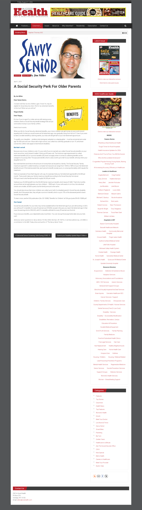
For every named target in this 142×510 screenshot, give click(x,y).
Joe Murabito (104, 186)
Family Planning (117, 331)
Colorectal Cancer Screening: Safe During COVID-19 (33, 235)
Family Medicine (109, 334)
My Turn (98, 436)
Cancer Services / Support (109, 297)
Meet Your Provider (102, 462)
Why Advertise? (67, 26)
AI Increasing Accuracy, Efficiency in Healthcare (109, 167)
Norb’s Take (100, 466)
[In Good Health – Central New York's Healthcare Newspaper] (17, 25)
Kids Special (100, 452)
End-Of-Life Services (102, 331)
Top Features (100, 409)
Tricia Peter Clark (116, 212)
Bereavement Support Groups (109, 286)
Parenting (99, 433)
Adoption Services (109, 274)
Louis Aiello (116, 190)
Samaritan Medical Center (115, 256)
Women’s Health (101, 413)
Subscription (92, 26)
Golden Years (100, 439)
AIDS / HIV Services (102, 282)
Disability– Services (109, 312)
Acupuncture (98, 271)
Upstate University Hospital (109, 263)
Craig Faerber (116, 175)
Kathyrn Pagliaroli (104, 190)
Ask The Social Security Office (105, 446)
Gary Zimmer (102, 179)
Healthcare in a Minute (103, 443)
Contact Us (104, 26)
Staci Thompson (115, 205)
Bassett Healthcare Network (109, 227)
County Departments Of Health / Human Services (109, 304)
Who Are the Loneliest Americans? (109, 158)
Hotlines (115, 353)
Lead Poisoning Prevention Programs (109, 361)
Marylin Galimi (116, 194)
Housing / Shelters (99, 357)
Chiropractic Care (119, 301)
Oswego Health (115, 252)
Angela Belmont (103, 175)
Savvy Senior (26, 75)
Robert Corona (102, 205)
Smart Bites (100, 429)
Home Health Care (115, 349)
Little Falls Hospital (109, 244)
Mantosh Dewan (103, 194)
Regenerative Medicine (118, 364)
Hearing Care (102, 349)
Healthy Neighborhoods (116, 346)
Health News (100, 406)
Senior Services (99, 368)
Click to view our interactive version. (109, 79)
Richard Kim (104, 201)
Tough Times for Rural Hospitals (109, 146)
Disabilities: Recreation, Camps (109, 319)
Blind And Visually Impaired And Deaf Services (109, 289)
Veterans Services (116, 372)
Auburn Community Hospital (109, 224)
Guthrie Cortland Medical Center (109, 241)
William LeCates (109, 216)
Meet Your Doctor (101, 419)
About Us (55, 26)
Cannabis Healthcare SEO (115, 293)
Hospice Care (105, 353)
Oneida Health (102, 252)
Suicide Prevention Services (116, 368)
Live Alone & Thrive (102, 423)
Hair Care (117, 342)
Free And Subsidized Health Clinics (109, 338)
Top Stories (100, 399)
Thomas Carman (102, 212)
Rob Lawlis (114, 201)
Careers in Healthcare (103, 459)
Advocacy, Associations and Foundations (109, 278)
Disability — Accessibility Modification (109, 316)
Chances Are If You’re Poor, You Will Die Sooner (109, 154)
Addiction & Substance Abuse (115, 271)
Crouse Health (101, 237)
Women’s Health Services (109, 376)
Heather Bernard (115, 179)
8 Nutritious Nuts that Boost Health (109, 143)
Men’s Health (100, 456)
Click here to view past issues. (109, 83)
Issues (46, 26)
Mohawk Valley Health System (109, 248)
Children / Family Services (102, 301)
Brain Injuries (99, 293)
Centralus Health (100, 231)
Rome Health (99, 256)
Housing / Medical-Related (116, 357)
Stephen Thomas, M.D (35, 32)
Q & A (97, 449)
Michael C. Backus (103, 197)
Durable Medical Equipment (109, 327)
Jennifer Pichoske (114, 182)
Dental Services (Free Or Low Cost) (109, 308)
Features (24, 26)
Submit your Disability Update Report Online (71, 235)
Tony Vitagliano (116, 209)
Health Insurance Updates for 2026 (109, 150)
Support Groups (102, 372)
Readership (80, 26)
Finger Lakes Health (115, 237)
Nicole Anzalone (116, 197)
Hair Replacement (100, 346)
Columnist (36, 26)
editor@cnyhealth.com (24, 500)
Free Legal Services (105, 342)
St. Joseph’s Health (99, 259)
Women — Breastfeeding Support (109, 379)
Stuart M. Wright (103, 209)
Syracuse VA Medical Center (117, 259)
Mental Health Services (100, 364)
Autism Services (117, 282)
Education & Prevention (109, 323)
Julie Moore (115, 186)
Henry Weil (102, 182)
